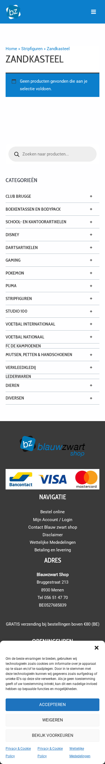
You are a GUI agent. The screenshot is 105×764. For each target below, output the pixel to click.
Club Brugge (18, 196)
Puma (11, 285)
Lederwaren (18, 376)
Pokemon (15, 273)
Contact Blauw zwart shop (52, 527)
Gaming (13, 260)
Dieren (12, 385)
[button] (96, 648)
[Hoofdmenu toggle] (93, 12)
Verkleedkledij (21, 367)
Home (11, 48)
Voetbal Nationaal (25, 337)
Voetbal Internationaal (30, 324)
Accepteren (52, 704)
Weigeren (52, 720)
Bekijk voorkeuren (52, 735)
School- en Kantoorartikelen (36, 221)
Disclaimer (53, 534)
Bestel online (52, 511)
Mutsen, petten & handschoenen (39, 354)
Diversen (15, 398)
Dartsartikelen (22, 247)
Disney (12, 234)
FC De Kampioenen (23, 346)
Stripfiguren (19, 298)
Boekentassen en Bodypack (33, 209)
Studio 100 (16, 311)
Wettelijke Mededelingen (53, 542)
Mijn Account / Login (52, 519)
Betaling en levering (52, 549)
